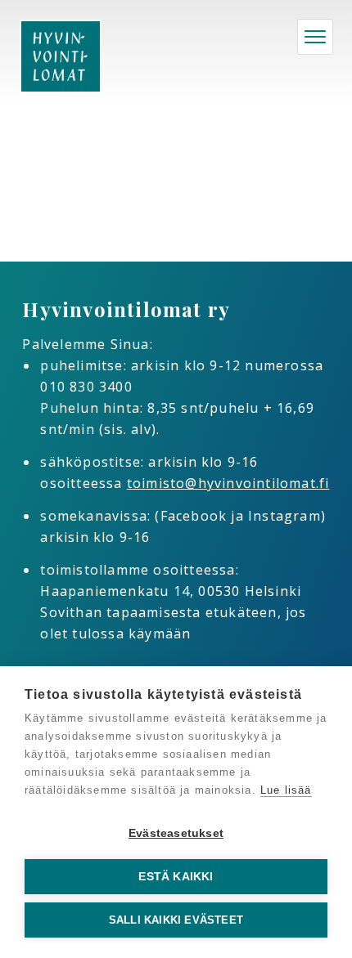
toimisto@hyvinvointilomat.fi (228, 483)
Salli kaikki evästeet (176, 920)
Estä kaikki (175, 877)
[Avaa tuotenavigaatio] (315, 37)
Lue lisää (286, 790)
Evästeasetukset (176, 833)
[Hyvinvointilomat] (61, 56)
